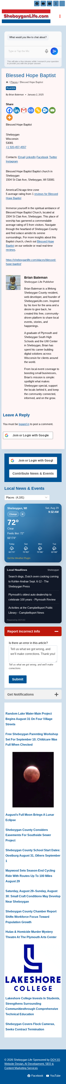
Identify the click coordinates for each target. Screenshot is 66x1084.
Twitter (53, 157)
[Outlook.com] (45, 110)
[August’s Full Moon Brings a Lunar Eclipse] (33, 779)
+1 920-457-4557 (16, 147)
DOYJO (21, 620)
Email (21, 157)
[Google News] (31, 110)
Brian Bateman (16, 94)
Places (11, 88)
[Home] (7, 82)
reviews (10, 249)
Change (13, 514)
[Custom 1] (62, 3)
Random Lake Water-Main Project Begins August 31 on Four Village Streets (29, 719)
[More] (9, 117)
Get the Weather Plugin (18, 558)
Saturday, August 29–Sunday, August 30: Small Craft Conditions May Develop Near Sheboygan (33, 896)
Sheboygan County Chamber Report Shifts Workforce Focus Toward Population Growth (31, 917)
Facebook (42, 157)
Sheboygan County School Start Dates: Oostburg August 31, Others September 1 (33, 856)
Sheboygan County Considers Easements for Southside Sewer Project (28, 835)
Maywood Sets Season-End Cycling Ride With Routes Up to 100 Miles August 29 (30, 876)
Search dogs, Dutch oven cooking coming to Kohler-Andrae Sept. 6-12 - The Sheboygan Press (33, 581)
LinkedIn (31, 157)
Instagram (12, 161)
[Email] (49, 3)
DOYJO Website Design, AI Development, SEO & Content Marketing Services (32, 1064)
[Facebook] (37, 3)
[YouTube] (43, 3)
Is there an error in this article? (28, 643)
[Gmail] (24, 110)
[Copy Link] (38, 110)
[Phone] (56, 3)
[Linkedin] (16, 110)
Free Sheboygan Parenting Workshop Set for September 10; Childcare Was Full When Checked (32, 739)
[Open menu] (59, 16)
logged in (24, 424)
